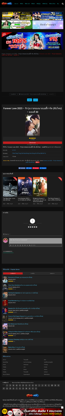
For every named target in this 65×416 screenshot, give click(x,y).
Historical (26, 364)
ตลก (14, 326)
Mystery (14, 287)
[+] (34, 245)
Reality (4, 372)
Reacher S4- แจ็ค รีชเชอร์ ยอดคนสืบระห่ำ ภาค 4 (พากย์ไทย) (24, 308)
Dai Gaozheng (25, 153)
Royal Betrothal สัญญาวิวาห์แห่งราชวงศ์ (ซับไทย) (21, 300)
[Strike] (18, 245)
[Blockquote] (25, 245)
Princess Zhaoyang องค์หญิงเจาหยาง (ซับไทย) (20, 339)
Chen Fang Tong (16, 153)
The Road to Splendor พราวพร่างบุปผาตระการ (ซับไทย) (23, 293)
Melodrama (47, 374)
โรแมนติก (26, 359)
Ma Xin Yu (43, 153)
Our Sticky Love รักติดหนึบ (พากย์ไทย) (18, 324)
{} (31, 245)
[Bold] (11, 245)
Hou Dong (32, 153)
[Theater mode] (35, 100)
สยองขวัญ (5, 362)
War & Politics (6, 374)
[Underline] (15, 245)
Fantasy (46, 364)
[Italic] (13, 245)
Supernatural (27, 374)
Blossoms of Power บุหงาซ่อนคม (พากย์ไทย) (20, 277)
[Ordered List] (20, 245)
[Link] (30, 245)
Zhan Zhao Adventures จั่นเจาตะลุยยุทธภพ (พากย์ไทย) (22, 285)
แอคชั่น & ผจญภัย (24, 310)
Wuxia (25, 369)
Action (45, 369)
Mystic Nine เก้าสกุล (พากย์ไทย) (16, 347)
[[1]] (4, 384)
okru (29, 100)
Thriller (4, 367)
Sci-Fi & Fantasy (16, 318)
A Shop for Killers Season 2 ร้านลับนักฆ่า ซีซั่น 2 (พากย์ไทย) (24, 331)
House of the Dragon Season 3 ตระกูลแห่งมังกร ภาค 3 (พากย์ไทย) (25, 316)
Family (45, 367)
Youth (4, 369)
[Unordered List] (22, 245)
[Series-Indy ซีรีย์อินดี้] (6, 5)
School (45, 372)
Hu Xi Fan (37, 153)
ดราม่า (14, 150)
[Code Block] (27, 245)
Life (24, 367)
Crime (14, 310)
